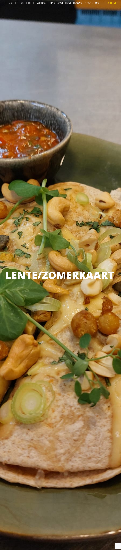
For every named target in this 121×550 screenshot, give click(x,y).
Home (10, 3)
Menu (16, 3)
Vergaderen (41, 3)
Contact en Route (92, 3)
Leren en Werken (56, 3)
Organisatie (77, 3)
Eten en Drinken (27, 3)
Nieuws (68, 3)
